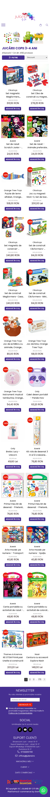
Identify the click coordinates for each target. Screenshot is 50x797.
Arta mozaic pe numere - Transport (12, 551)
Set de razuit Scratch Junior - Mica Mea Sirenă (12, 146)
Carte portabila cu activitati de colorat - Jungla (37, 608)
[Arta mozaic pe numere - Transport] (13, 534)
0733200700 (26, 751)
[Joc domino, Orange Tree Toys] (37, 326)
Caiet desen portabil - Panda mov (37, 396)
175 (39, 679)
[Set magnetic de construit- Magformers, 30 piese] (13, 227)
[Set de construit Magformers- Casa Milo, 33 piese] (13, 277)
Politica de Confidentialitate (20, 713)
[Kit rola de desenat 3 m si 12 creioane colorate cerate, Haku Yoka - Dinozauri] (37, 431)
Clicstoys (12, 90)
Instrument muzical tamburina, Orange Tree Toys (13, 396)
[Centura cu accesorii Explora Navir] (37, 639)
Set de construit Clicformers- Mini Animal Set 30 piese (37, 295)
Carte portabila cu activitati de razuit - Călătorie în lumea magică (13, 608)
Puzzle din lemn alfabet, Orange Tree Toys (13, 195)
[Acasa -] (25, 16)
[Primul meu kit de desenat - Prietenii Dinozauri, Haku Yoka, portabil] (37, 485)
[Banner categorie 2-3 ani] (25, 37)
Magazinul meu (24, 761)
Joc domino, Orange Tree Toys (37, 345)
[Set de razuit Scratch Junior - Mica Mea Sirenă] (13, 126)
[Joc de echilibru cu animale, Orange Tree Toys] (13, 326)
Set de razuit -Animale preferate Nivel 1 (37, 146)
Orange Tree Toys (13, 190)
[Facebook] (19, 729)
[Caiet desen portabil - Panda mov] (37, 377)
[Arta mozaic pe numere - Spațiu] (37, 534)
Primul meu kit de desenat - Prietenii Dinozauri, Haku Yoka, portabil (37, 505)
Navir (37, 654)
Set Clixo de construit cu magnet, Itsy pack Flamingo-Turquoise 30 (37, 95)
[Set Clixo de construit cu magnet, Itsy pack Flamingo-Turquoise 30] (37, 76)
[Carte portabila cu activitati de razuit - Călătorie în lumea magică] (13, 586)
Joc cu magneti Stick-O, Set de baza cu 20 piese (37, 195)
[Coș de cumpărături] (40, 25)
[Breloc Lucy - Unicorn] (13, 431)
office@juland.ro (26, 755)
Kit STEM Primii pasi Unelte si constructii (13, 659)
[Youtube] (25, 729)
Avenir (13, 140)
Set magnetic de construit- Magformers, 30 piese (12, 247)
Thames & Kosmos (12, 654)
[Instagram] (30, 729)
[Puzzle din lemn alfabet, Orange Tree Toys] (13, 176)
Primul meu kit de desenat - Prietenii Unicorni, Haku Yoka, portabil (13, 505)
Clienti (24, 767)
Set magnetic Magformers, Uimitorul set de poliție (13, 95)
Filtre (14, 57)
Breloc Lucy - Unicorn (13, 453)
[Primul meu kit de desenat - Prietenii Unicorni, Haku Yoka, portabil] (13, 485)
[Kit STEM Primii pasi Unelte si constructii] (13, 639)
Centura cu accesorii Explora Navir (37, 659)
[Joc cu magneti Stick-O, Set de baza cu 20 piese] (37, 176)
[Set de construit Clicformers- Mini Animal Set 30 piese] (37, 277)
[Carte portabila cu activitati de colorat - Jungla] (37, 586)
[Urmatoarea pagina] (44, 679)
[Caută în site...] (47, 25)
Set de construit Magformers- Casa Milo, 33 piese (13, 295)
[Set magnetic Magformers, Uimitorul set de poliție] (13, 76)
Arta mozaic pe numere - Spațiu (37, 551)
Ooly (37, 391)
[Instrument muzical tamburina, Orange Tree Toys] (13, 377)
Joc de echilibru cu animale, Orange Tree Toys (13, 345)
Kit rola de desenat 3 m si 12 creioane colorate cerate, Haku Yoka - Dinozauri (37, 453)
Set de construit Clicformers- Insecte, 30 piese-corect (37, 247)
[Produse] (3, 26)
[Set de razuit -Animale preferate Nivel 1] (37, 126)
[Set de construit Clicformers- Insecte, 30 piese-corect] (37, 227)
